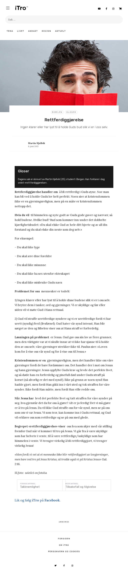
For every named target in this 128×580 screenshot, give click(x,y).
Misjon (46, 31)
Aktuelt (60, 31)
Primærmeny (8, 8)
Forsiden (64, 538)
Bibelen (57, 112)
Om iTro (64, 545)
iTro (21, 7)
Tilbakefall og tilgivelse (80, 486)
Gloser (71, 112)
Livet (20, 31)
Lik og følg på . (37, 500)
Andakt (33, 31)
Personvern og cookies (64, 551)
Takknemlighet (30, 486)
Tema (10, 31)
